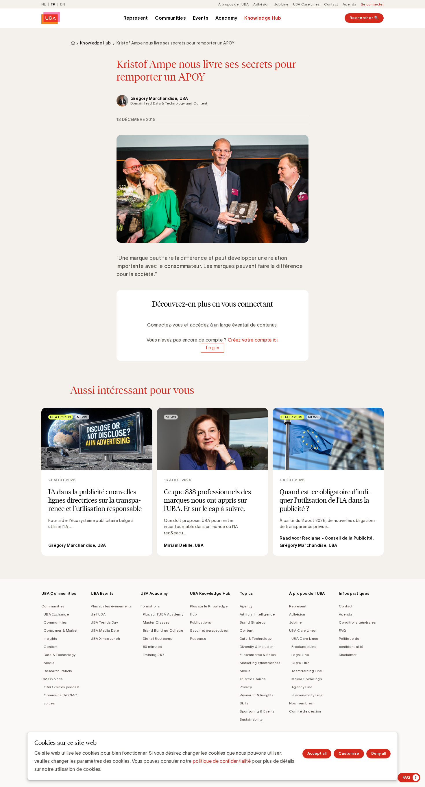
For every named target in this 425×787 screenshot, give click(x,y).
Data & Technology (59, 655)
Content (51, 646)
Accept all (316, 753)
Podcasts (198, 638)
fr (53, 4)
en (62, 4)
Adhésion (261, 4)
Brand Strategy (252, 622)
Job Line (281, 4)
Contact (331, 4)
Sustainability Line (306, 695)
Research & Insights (257, 695)
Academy (226, 17)
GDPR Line (300, 663)
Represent (135, 17)
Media (49, 663)
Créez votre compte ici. (253, 339)
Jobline (295, 622)
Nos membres (301, 703)
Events (200, 17)
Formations (150, 606)
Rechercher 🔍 (364, 18)
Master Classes (156, 622)
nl (43, 4)
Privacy (246, 687)
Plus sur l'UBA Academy (163, 614)
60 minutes (152, 646)
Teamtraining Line (306, 671)
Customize (349, 753)
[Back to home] (50, 18)
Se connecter (372, 4)
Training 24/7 (154, 655)
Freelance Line (303, 646)
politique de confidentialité (222, 761)
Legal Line (300, 655)
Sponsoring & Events (257, 711)
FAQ (342, 630)
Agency (246, 606)
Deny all (378, 753)
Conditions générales (357, 622)
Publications (200, 622)
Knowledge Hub (262, 17)
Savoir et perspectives (209, 630)
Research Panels (58, 671)
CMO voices (51, 679)
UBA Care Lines (306, 4)
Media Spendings (306, 679)
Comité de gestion (305, 711)
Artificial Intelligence (257, 614)
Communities (170, 17)
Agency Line (302, 687)
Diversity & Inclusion (257, 646)
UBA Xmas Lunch (105, 638)
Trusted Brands (252, 679)
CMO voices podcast (62, 687)
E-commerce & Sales (258, 655)
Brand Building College (163, 630)
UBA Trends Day (104, 622)
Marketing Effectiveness (260, 663)
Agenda (349, 4)
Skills (244, 703)
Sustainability (251, 719)
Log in (212, 347)
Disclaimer (348, 655)
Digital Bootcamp (157, 638)
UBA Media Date (105, 630)
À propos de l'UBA (233, 4)
